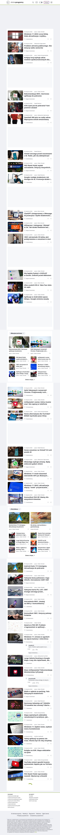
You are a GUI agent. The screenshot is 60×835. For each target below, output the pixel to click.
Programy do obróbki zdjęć (13, 796)
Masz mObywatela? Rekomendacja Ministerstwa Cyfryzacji (38, 671)
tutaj (36, 832)
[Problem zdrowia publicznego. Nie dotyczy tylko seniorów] (15, 47)
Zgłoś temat (45, 813)
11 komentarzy (29, 779)
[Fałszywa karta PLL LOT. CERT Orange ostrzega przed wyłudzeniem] (15, 591)
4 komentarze (29, 395)
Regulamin (32, 813)
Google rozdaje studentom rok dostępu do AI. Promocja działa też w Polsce (38, 179)
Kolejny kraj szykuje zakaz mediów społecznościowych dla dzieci (36, 59)
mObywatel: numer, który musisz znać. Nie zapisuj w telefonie (44, 358)
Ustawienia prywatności (36, 815)
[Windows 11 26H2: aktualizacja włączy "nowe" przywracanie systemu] (34, 367)
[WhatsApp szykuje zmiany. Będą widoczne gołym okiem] (15, 463)
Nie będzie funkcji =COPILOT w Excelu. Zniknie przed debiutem (37, 274)
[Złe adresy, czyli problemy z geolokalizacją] (41, 518)
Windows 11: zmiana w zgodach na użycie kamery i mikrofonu (36, 638)
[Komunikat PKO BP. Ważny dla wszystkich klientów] (15, 499)
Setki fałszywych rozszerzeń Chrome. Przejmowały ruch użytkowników (39, 350)
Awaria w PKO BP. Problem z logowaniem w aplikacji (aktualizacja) (35, 627)
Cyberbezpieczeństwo (33, 799)
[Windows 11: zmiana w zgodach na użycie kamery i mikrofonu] (15, 638)
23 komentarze (29, 618)
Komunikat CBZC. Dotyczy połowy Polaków (37, 614)
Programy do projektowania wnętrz (15, 799)
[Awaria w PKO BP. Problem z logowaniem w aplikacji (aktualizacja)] (15, 627)
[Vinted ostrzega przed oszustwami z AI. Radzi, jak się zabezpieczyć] (15, 155)
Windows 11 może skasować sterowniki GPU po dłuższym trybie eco (35, 475)
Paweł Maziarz (37, 103)
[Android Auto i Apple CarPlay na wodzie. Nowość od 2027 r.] (34, 550)
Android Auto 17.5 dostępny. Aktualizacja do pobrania (17, 526)
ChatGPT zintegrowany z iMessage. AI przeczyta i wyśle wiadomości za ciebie (38, 215)
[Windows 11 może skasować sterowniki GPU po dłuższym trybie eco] (15, 475)
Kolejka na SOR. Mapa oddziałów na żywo (37, 751)
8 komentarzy (29, 642)
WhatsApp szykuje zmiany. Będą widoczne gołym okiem (37, 463)
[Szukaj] (33, 2)
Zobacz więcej (29, 379)
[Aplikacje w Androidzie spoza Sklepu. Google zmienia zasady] (15, 298)
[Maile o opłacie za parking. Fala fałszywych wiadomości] (12, 550)
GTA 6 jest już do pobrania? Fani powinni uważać (37, 106)
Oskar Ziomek (37, 622)
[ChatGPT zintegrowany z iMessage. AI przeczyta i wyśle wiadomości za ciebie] (15, 215)
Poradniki (31, 796)
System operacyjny (33, 800)
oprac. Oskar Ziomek (39, 31)
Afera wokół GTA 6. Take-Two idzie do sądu (38, 286)
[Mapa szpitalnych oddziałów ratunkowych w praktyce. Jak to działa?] (15, 717)
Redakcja (25, 813)
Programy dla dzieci (12, 804)
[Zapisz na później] (48, 39)
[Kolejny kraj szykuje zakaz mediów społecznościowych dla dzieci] (15, 59)
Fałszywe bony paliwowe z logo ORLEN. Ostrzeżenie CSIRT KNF (43, 372)
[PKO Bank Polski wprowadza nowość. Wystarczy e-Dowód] (15, 776)
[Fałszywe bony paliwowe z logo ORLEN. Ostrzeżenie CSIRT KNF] (34, 374)
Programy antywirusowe (13, 802)
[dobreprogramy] (18, 2)
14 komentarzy (29, 732)
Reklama (38, 813)
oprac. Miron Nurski (39, 211)
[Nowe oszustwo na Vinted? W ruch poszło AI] (15, 452)
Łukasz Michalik (34, 529)
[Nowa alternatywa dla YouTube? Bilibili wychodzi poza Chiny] (15, 415)
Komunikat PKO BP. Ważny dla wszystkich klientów (36, 498)
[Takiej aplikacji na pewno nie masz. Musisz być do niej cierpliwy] (15, 740)
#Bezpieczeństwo (16, 333)
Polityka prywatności (23, 815)
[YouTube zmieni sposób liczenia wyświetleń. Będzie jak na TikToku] (15, 764)
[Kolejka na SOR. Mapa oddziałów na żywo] (15, 752)
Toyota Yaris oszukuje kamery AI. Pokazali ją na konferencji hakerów (44, 534)
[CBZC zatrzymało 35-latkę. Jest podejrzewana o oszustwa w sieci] (15, 239)
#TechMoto (14, 509)
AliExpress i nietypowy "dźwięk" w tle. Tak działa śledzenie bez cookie (37, 227)
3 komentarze (29, 218)
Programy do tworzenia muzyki (14, 797)
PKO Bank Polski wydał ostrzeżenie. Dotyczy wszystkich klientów (37, 167)
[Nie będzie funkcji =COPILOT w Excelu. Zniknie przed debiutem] (15, 275)
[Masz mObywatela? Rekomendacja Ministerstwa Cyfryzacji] (15, 672)
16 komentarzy (29, 407)
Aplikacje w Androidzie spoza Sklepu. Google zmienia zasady (36, 298)
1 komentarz (29, 182)
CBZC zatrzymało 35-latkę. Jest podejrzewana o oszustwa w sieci (22, 365)
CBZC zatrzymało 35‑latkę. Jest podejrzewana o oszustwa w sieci (37, 238)
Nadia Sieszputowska (39, 712)
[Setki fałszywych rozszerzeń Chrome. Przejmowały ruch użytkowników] (41, 342)
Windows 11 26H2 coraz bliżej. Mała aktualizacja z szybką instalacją (36, 36)
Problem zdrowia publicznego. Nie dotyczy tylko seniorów (38, 47)
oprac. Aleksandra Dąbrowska (41, 115)
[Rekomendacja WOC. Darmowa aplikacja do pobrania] (15, 95)
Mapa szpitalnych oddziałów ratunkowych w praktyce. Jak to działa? (36, 717)
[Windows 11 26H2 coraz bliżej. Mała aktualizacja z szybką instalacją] (15, 36)
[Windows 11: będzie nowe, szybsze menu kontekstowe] (15, 728)
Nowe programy (11, 807)
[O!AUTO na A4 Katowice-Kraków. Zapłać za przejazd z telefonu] (34, 543)
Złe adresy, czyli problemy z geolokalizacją (38, 526)
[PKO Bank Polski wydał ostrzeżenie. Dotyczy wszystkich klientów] (15, 167)
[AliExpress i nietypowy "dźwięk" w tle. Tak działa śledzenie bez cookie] (15, 227)
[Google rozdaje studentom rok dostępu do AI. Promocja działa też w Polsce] (15, 179)
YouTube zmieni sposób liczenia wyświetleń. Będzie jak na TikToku (38, 763)
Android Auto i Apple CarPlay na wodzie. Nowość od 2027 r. (44, 548)
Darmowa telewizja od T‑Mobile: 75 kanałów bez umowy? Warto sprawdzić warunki (37, 705)
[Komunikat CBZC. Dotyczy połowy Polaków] (15, 615)
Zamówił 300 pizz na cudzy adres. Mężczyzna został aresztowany (37, 118)
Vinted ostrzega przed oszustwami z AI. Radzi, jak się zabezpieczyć (38, 154)
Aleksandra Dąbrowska (40, 43)
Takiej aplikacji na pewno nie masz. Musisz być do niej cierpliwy (38, 739)
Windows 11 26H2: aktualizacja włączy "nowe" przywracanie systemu (44, 365)
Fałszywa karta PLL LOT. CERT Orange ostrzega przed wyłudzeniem (36, 591)
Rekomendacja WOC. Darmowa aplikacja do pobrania (36, 95)
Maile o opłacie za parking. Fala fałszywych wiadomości (21, 548)
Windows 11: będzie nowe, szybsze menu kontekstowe (38, 728)
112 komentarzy (30, 675)
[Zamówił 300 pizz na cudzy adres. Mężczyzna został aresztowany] (15, 119)
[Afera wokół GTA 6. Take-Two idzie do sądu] (15, 287)
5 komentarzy (29, 478)
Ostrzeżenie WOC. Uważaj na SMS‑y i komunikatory (34, 602)
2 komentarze (29, 39)
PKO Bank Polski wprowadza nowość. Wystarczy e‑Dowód (35, 775)
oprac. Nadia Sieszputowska (41, 55)
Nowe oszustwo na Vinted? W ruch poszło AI (38, 451)
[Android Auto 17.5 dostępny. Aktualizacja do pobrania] (19, 518)
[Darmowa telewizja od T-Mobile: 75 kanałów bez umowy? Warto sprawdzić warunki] (15, 705)
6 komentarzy (29, 158)
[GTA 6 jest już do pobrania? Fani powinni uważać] (15, 107)
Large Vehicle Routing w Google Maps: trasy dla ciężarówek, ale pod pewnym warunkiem (22, 541)
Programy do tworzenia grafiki (14, 805)
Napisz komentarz (30, 51)
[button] (51, 2)
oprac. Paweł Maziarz (39, 175)
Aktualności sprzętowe (33, 797)
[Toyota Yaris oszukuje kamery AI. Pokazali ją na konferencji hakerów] (34, 535)
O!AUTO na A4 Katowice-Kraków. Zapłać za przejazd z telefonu (43, 541)
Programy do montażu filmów (14, 800)
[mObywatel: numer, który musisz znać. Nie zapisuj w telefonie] (34, 360)
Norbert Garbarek (38, 736)
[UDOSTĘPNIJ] (50, 39)
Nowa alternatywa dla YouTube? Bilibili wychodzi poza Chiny (37, 415)
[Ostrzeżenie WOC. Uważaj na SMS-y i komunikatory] (15, 603)
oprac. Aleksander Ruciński (41, 656)
